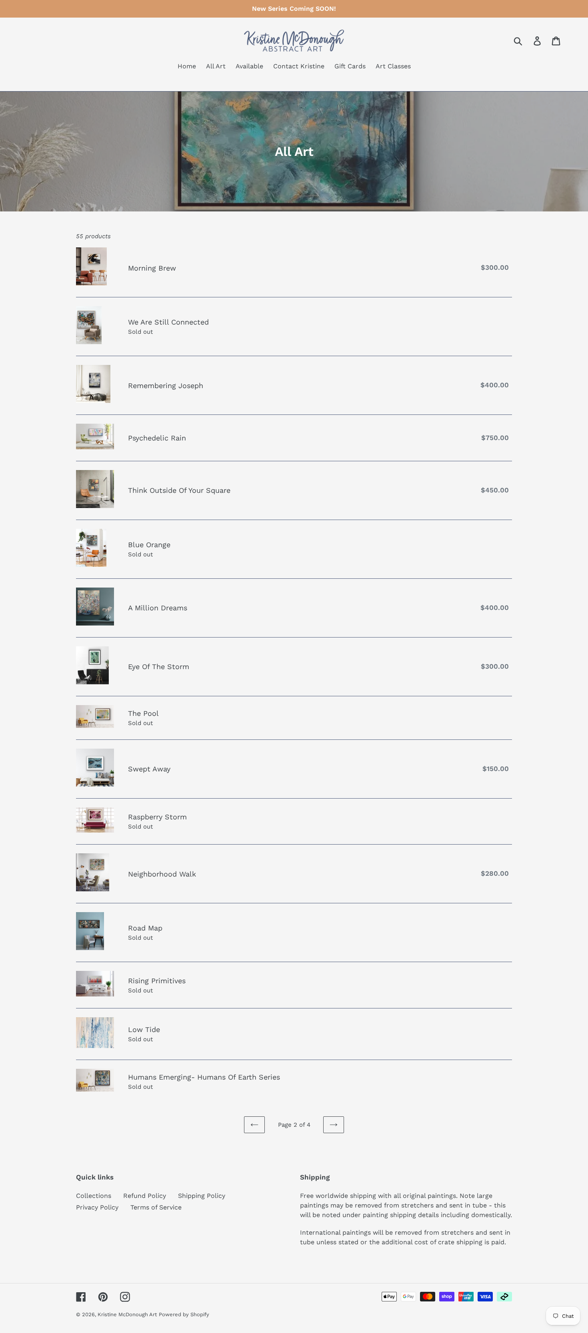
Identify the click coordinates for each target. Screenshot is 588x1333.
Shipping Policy (201, 1196)
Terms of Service (156, 1207)
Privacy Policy (97, 1207)
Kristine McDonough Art (127, 1314)
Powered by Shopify (184, 1314)
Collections (93, 1196)
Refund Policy (144, 1196)
